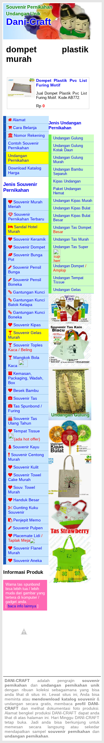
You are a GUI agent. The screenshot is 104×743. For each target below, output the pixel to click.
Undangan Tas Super (70, 247)
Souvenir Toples (27, 345)
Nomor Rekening (29, 135)
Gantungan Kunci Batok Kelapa (26, 302)
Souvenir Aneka (27, 560)
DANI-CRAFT (87, 717)
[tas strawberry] (70, 533)
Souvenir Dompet (29, 247)
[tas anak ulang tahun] (70, 582)
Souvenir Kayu (26, 447)
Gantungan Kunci (29, 292)
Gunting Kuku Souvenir (23, 510)
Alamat (19, 119)
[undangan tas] (70, 323)
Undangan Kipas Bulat (71, 208)
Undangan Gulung (68, 138)
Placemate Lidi (26, 535)
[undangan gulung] (70, 419)
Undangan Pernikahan (18, 158)
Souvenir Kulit (25, 467)
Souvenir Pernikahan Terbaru (26, 216)
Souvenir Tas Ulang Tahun (22, 420)
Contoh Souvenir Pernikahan (23, 145)
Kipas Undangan (67, 181)
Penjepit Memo (27, 520)
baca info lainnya (22, 606)
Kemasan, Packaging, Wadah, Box (25, 378)
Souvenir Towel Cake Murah (24, 477)
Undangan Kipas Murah (72, 200)
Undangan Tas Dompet (72, 227)
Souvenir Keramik (29, 239)
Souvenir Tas (25, 398)
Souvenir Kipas (27, 324)
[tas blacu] (70, 365)
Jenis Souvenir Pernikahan (20, 187)
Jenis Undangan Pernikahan (65, 125)
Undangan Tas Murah (71, 239)
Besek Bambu (26, 390)
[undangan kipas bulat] (70, 453)
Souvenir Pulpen (28, 528)
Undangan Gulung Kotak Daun (68, 147)
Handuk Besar (26, 499)
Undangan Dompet (68, 266)
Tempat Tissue (26, 431)
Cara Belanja (25, 127)
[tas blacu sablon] (70, 496)
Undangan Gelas (67, 289)
